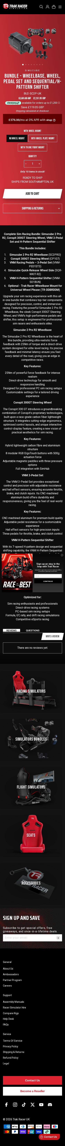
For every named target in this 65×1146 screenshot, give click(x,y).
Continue (48, 581)
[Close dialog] (62, 555)
